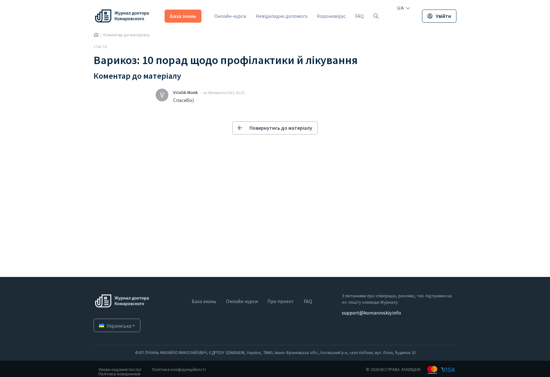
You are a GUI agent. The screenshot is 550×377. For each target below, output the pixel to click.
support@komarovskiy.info (371, 312)
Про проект (280, 301)
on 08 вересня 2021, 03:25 (223, 92)
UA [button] (400, 8)
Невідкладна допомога (281, 16)
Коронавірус (331, 16)
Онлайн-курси (230, 16)
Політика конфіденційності (179, 369)
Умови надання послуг (120, 369)
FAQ (359, 16)
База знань (183, 16)
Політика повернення (119, 374)
